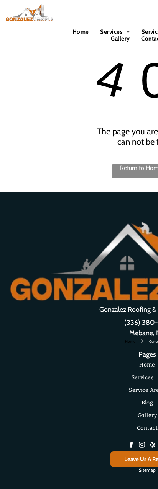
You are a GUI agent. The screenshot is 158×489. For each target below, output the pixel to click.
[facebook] (131, 445)
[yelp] (152, 445)
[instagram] (141, 445)
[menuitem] (81, 31)
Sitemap (147, 470)
